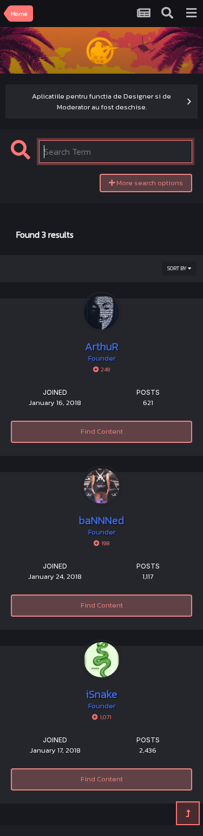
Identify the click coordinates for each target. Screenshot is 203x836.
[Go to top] (188, 813)
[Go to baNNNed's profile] (101, 486)
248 (104, 369)
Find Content (102, 431)
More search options (149, 183)
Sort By (177, 268)
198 (105, 543)
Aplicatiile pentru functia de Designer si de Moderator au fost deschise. (101, 101)
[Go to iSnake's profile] (101, 659)
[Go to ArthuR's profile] (101, 312)
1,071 (105, 717)
